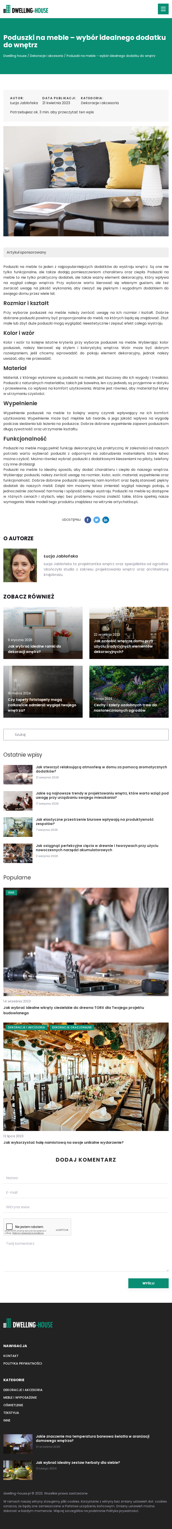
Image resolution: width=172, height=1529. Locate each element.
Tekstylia (11, 1413)
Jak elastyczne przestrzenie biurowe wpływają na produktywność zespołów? (95, 821)
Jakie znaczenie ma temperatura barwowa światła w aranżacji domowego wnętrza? (92, 1438)
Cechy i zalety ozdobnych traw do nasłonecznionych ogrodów (125, 707)
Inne (6, 1420)
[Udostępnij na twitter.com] (96, 520)
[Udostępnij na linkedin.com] (105, 520)
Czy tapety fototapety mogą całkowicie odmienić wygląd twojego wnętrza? (42, 705)
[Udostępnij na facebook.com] (87, 520)
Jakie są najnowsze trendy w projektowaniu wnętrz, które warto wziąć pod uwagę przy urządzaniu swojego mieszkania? (102, 795)
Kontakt (11, 1356)
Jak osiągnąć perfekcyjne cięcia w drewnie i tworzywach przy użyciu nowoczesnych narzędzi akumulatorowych (97, 848)
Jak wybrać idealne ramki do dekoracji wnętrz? (34, 649)
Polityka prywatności (22, 1363)
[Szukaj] (8, 734)
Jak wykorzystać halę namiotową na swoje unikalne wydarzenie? (63, 1142)
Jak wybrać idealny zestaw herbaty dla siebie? (78, 1462)
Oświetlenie (13, 1405)
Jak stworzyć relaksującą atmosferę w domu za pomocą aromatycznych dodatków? (101, 769)
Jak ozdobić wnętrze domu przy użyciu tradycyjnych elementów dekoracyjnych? (123, 646)
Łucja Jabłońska (24, 103)
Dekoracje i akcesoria (100, 103)
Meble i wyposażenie (20, 1397)
